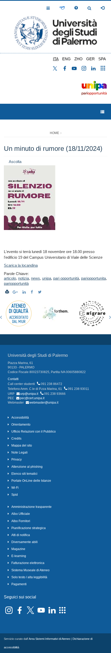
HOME (54, 133)
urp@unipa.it (29, 394)
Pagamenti (19, 584)
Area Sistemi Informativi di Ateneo (49, 638)
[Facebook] (32, 292)
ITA (56, 59)
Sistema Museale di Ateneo (30, 570)
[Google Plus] (16, 292)
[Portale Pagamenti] (62, 8)
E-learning (18, 556)
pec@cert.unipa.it (32, 398)
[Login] (102, 8)
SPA (102, 59)
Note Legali (19, 452)
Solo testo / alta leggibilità (29, 577)
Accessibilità (20, 417)
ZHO (78, 59)
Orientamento (20, 424)
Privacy (16, 459)
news (35, 278)
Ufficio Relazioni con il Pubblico (33, 431)
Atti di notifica (20, 535)
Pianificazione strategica (28, 528)
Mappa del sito (21, 445)
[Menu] (102, 112)
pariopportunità (16, 283)
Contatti (13, 379)
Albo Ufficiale (20, 514)
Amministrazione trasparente (31, 507)
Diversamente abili (24, 542)
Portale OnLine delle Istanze (31, 481)
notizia (23, 278)
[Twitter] (40, 292)
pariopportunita (93, 278)
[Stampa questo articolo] (7, 292)
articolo (10, 278)
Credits (16, 438)
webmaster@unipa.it (43, 402)
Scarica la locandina (21, 265)
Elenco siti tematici (24, 474)
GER (90, 59)
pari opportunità (66, 278)
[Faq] (76, 8)
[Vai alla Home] (55, 27)
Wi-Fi (15, 487)
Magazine (18, 549)
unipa (46, 278)
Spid (14, 494)
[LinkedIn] (24, 292)
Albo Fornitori (20, 521)
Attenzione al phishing (27, 467)
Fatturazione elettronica (27, 563)
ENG (66, 59)
